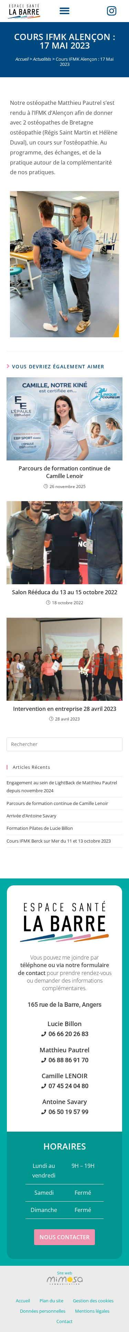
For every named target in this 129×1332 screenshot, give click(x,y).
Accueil (22, 59)
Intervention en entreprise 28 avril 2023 (64, 709)
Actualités (42, 59)
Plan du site (51, 1301)
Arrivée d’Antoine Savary (31, 816)
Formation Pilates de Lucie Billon (40, 828)
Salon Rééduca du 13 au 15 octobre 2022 (64, 592)
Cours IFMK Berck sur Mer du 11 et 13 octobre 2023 (59, 841)
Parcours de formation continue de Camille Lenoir (64, 472)
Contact (64, 1321)
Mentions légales (92, 1311)
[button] (64, 11)
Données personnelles (42, 1311)
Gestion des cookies (93, 1301)
